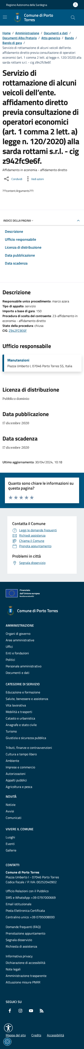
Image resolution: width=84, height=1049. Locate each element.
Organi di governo (18, 633)
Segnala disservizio (19, 939)
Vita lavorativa (16, 705)
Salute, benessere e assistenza (27, 698)
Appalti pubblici (16, 780)
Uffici (9, 646)
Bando (69, 37)
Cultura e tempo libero (21, 754)
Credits (36, 1035)
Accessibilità (55, 1035)
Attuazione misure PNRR (23, 982)
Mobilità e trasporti (19, 711)
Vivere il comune (19, 829)
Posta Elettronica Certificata (25, 910)
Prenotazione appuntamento (25, 933)
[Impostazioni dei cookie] (7, 1042)
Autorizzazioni (15, 773)
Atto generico (50, 37)
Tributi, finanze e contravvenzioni (29, 747)
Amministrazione (27, 33)
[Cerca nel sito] (73, 17)
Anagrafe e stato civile (21, 724)
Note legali (13, 969)
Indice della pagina (17, 220)
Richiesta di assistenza (21, 946)
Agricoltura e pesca (19, 786)
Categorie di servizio (23, 684)
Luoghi (10, 837)
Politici (10, 659)
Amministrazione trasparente (26, 975)
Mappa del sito (16, 1035)
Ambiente (12, 760)
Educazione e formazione (23, 692)
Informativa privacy (19, 956)
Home (6, 33)
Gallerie (11, 850)
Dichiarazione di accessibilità (25, 962)
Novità (11, 796)
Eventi (10, 843)
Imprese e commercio (20, 767)
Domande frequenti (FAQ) (23, 926)
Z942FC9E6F (18, 330)
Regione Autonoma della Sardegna (26, 5)
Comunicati (13, 817)
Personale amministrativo (23, 666)
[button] (8, 1028)
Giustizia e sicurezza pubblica (26, 737)
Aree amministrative (20, 640)
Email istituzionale (18, 904)
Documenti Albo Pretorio (19, 37)
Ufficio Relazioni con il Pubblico (27, 891)
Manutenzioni (18, 360)
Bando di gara (12, 42)
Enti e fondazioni (17, 653)
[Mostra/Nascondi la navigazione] (4, 17)
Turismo (11, 731)
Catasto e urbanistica (20, 718)
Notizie (10, 804)
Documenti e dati (56, 33)
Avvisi (10, 811)
